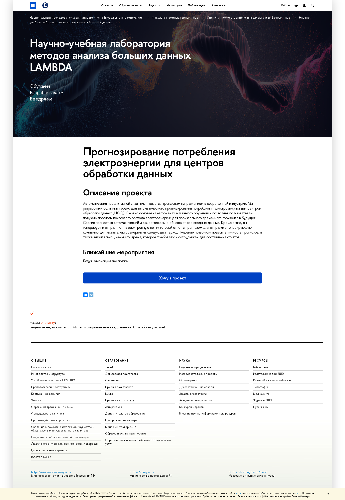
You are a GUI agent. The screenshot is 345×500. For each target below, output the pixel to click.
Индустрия (174, 5)
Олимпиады (112, 380)
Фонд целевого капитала (47, 413)
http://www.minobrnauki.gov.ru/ (51, 472)
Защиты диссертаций (193, 394)
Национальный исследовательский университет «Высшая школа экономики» (87, 17)
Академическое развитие (195, 400)
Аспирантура (113, 407)
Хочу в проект (172, 278)
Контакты (218, 5)
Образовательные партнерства (125, 433)
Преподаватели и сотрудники (50, 387)
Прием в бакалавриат (119, 387)
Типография (261, 387)
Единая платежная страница (49, 450)
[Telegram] (91, 294)
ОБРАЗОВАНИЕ (116, 360)
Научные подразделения (195, 367)
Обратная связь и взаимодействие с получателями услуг (138, 441)
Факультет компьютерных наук (175, 17)
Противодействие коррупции (50, 420)
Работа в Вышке (41, 457)
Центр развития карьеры (121, 420)
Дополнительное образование (125, 413)
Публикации (196, 5)
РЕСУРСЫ (260, 360)
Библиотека (261, 367)
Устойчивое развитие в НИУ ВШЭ (53, 380)
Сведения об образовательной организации (60, 437)
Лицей (109, 367)
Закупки (36, 400)
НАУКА (184, 360)
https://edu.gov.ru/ (142, 472)
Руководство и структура (48, 374)
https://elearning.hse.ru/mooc (248, 472)
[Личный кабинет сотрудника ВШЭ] (304, 5)
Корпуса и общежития (45, 394)
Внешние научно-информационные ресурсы (207, 413)
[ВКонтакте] (85, 294)
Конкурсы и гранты (191, 407)
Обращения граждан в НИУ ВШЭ (52, 407)
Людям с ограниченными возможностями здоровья (64, 443)
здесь (238, 493)
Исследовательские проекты (198, 374)
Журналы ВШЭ (262, 400)
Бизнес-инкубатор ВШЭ (120, 427)
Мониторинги (188, 380)
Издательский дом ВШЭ (268, 374)
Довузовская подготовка (121, 374)
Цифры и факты (41, 367)
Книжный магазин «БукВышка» (272, 380)
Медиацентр (261, 394)
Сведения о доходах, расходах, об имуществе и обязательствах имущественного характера (62, 428)
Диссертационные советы (196, 387)
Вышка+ (110, 394)
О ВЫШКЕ (38, 360)
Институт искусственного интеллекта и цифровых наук (249, 17)
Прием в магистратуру (120, 400)
